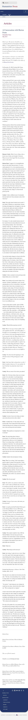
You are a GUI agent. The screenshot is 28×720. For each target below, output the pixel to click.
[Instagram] (12, 690)
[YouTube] (17, 690)
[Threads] (21, 690)
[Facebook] (19, 690)
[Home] (10, 7)
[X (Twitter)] (23, 690)
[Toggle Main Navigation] (26, 11)
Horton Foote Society (8, 62)
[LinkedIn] (14, 690)
